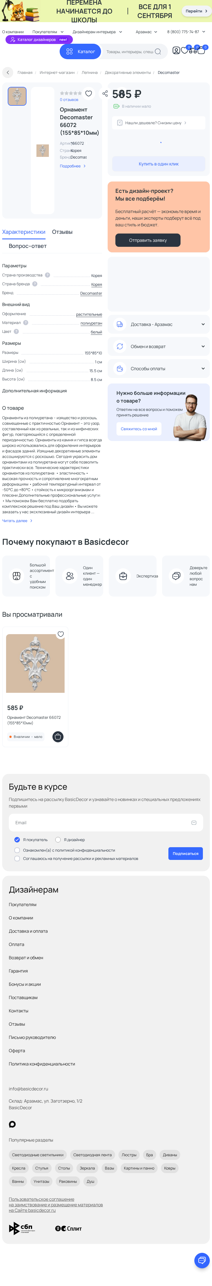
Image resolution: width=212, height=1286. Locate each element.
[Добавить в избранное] (88, 93)
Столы (64, 1168)
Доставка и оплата (28, 931)
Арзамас (144, 31)
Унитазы (41, 1181)
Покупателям (22, 904)
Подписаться (185, 853)
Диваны (170, 1154)
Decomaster (81, 157)
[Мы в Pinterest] (23, 1124)
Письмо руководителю (32, 1037)
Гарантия (18, 971)
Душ (90, 1181)
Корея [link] (76, 150)
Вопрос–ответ (28, 246)
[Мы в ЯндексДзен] (46, 1124)
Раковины (68, 1181)
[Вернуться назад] (7, 72)
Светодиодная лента (92, 1154)
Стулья (41, 1168)
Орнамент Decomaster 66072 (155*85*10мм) (34, 720)
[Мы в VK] (34, 1124)
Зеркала (87, 1168)
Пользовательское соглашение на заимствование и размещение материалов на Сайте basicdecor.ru (56, 1204)
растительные (89, 314)
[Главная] (31, 51)
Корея (96, 284)
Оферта (17, 1051)
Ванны (18, 1181)
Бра (149, 1154)
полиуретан (91, 323)
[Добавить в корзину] (57, 736)
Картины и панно (139, 1168)
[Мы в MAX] (12, 1124)
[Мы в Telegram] (57, 1124)
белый (96, 332)
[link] (71, 94)
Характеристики (24, 231)
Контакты (18, 1011)
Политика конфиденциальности (42, 1064)
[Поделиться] (105, 93)
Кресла (18, 1168)
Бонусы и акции (25, 984)
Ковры (169, 1168)
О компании (21, 918)
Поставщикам (23, 997)
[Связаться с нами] (202, 1260)
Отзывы (62, 231)
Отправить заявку (148, 240)
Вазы (109, 1168)
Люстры (129, 1154)
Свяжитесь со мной (139, 428)
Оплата (16, 944)
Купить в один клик (159, 164)
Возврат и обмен (26, 958)
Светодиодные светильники (37, 1154)
